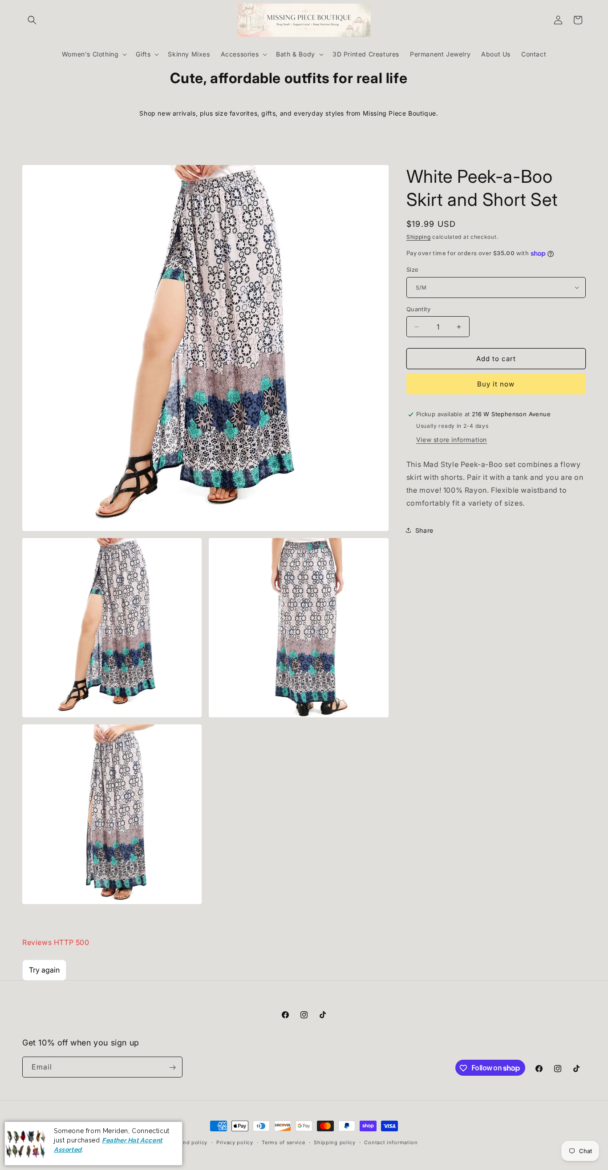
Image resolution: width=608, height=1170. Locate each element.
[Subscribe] (172, 1067)
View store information (451, 439)
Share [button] (424, 530)
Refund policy (189, 1142)
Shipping (418, 236)
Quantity (418, 309)
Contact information (390, 1142)
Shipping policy (335, 1142)
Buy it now (496, 384)
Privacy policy (234, 1142)
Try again (44, 969)
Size (412, 269)
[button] (32, 20)
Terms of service (283, 1142)
